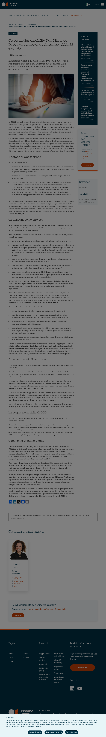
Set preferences (71, 732)
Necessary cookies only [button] (54, 732)
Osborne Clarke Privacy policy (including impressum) (24, 726)
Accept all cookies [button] (35, 732)
